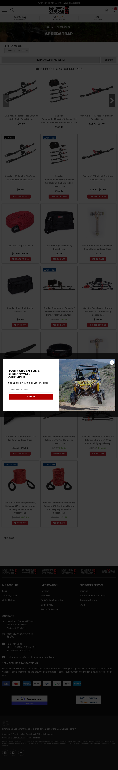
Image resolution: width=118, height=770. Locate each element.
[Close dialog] (111, 362)
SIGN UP (30, 396)
